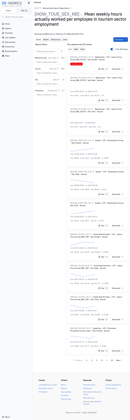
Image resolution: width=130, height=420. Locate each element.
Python (96, 392)
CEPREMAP (92, 413)
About (63, 385)
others (85, 394)
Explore (64, 388)
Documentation (89, 385)
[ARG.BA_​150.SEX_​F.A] (79, 328)
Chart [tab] (82, 49)
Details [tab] (46, 39)
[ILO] (36, 8)
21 (112, 360)
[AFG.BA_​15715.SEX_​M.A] (80, 78)
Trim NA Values (122, 49)
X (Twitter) (43, 392)
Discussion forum (46, 388)
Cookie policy (111, 388)
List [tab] (70, 49)
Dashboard (87, 388)
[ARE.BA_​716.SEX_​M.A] (79, 265)
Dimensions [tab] (55, 39)
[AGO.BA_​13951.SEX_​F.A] (80, 140)
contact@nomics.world (48, 385)
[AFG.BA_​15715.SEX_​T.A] (80, 109)
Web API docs (88, 398)
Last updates (66, 392)
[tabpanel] (81, 203)
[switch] (112, 49)
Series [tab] (38, 39)
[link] (52, 8)
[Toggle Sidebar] (32, 210)
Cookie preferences (113, 385)
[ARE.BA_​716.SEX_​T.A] (79, 297)
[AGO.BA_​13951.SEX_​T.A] (80, 203)
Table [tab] (76, 49)
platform (97, 401)
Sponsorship (66, 399)
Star (104, 69)
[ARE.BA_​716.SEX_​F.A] (79, 234)
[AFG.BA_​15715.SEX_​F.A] (80, 57)
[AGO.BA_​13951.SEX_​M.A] (81, 172)
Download (119, 39)
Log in (8, 10)
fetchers (86, 404)
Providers (65, 395)
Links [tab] (65, 39)
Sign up (24, 10)
